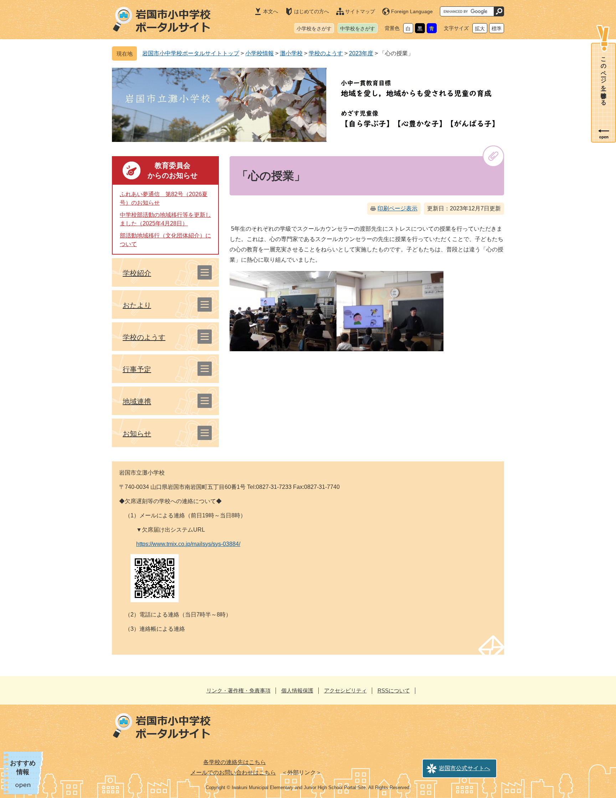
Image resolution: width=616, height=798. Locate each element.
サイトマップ (360, 11)
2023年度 (361, 53)
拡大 (480, 28)
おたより (137, 305)
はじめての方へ (311, 11)
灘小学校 (291, 53)
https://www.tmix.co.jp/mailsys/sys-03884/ (188, 544)
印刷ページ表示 (397, 208)
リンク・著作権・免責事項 (238, 690)
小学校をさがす (314, 28)
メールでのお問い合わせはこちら (233, 772)
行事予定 (137, 369)
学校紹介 (137, 273)
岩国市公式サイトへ (464, 768)
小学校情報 (259, 53)
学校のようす (326, 53)
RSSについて (394, 690)
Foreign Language (412, 11)
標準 (497, 28)
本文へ (270, 11)
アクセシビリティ (345, 690)
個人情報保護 (297, 690)
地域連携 (137, 401)
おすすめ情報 (23, 767)
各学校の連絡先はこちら (234, 762)
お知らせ (137, 434)
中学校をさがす (357, 28)
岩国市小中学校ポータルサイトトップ (190, 53)
